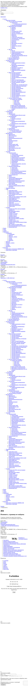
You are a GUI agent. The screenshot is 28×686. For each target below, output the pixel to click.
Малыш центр (17, 365)
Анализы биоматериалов (14, 427)
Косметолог (11, 398)
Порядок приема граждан (9, 552)
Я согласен (3, 10)
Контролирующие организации (10, 553)
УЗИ (7, 450)
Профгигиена (12, 386)
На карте (3, 254)
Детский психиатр (15, 354)
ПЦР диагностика (13, 445)
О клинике (5, 560)
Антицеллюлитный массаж (17, 313)
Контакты (5, 501)
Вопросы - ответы (10, 496)
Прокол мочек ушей (13, 405)
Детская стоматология (14, 390)
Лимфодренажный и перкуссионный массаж (16, 315)
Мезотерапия (12, 408)
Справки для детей (13, 474)
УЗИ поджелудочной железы (15, 453)
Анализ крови (14, 415)
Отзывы (8, 499)
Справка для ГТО (13, 476)
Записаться (3, 16)
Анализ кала (14, 428)
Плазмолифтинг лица (14, 406)
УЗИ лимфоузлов (13, 460)
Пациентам (5, 493)
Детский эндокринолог (16, 336)
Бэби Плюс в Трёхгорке (11, 504)
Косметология (9, 394)
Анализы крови (12, 414)
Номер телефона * (5, 675)
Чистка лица (11, 410)
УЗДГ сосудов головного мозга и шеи (17, 457)
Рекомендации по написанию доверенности (13, 549)
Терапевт (13, 288)
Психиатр (13, 305)
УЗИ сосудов (12, 467)
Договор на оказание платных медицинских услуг (15, 556)
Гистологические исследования (18, 432)
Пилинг (10, 404)
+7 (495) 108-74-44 (10, 278)
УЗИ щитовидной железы (15, 466)
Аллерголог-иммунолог (16, 298)
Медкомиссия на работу (14, 472)
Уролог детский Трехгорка (17, 341)
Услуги (5, 280)
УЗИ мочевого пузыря (14, 454)
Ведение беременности (14, 319)
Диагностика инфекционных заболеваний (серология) (15, 440)
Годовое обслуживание (16, 360)
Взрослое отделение (10, 281)
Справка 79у (12, 484)
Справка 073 (12, 471)
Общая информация (8, 546)
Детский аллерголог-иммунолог (18, 347)
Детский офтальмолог (16, 352)
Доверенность (6, 545)
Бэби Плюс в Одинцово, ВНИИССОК (15, 502)
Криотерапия (12, 411)
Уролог (13, 291)
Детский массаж (15, 318)
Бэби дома (16, 363)
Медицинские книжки (14, 478)
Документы (6, 540)
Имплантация (12, 375)
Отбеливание (12, 389)
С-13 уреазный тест (13, 435)
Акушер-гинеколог (15, 293)
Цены (4, 490)
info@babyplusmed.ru (14, 525)
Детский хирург (15, 358)
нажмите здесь (4, 7)
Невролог (13, 290)
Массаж (10, 310)
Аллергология (12, 438)
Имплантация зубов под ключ (18, 376)
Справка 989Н (12, 473)
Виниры (13, 378)
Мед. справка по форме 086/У (15, 485)
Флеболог (13, 309)
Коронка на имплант (16, 380)
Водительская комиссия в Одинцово (17, 487)
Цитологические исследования (18, 434)
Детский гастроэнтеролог (17, 349)
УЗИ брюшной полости (14, 459)
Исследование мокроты (16, 433)
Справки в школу (13, 477)
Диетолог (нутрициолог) (17, 294)
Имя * (2, 674)
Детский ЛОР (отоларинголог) (18, 353)
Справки (8, 468)
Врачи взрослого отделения (15, 287)
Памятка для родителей (8, 548)
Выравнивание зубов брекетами (18, 384)
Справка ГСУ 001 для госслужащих (17, 470)
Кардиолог (13, 303)
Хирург (13, 308)
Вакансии (8, 500)
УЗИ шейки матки (13, 451)
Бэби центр (16, 361)
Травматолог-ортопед (16, 307)
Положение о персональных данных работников (14, 543)
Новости (8, 495)
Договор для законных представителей (12, 551)
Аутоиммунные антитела (17, 416)
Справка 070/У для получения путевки (18, 483)
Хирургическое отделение (15, 393)
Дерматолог (14, 297)
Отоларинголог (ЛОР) (16, 292)
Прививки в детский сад (17, 328)
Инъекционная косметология (15, 399)
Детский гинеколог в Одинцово (18, 338)
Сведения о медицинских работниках (12, 554)
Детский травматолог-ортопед (18, 356)
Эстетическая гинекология (20, 285)
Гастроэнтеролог (15, 300)
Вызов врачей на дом (13, 320)
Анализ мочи (14, 429)
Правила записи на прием (9, 541)
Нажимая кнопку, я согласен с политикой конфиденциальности (10, 683)
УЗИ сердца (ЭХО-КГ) (14, 465)
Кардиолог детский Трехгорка (18, 342)
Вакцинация (11, 322)
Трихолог (11, 403)
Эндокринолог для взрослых (18, 299)
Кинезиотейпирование (16, 286)
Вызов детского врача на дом (18, 366)
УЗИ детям (11, 371)
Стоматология (9, 372)
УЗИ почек (11, 463)
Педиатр (13, 339)
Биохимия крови (15, 417)
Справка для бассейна (14, 482)
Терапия (11, 373)
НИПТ (10, 437)
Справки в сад (12, 480)
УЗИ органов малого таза (14, 462)
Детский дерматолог (16, 348)
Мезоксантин (12, 395)
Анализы (8, 412)
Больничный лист (13, 488)
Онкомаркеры (14, 422)
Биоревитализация (13, 401)
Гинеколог (13, 302)
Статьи (7, 498)
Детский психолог (15, 355)
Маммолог (13, 296)
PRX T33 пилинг (13, 397)
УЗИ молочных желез (14, 461)
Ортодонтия (11, 381)
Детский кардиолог (15, 350)
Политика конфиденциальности (10, 542)
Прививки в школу (15, 330)
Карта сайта (6, 569)
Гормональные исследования (18, 418)
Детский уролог (15, 337)
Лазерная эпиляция (10, 449)
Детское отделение (10, 321)
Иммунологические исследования (17, 442)
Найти (2, 14)
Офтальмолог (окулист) (16, 304)
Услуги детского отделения (15, 359)
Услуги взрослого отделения (15, 282)
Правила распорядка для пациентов (11, 547)
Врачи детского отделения (15, 333)
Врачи (4, 489)
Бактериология (14, 431)
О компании (9, 494)
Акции (4, 491)
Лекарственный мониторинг (18, 421)
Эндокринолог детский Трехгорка (19, 345)
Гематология (14, 423)
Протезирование (12, 377)
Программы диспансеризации (18, 367)
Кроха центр (17, 364)
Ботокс (10, 400)
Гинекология (14, 283)
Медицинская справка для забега (16, 479)
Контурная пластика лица (15, 409)
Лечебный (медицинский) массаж (19, 316)
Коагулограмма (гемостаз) (17, 420)
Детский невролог (15, 335)
